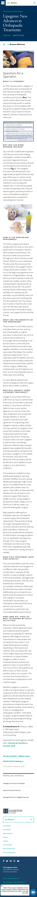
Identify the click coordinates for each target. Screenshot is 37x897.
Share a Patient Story (10, 878)
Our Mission (7, 826)
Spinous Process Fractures (11, 790)
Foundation (7, 829)
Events (5, 837)
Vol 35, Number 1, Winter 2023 (16, 756)
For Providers (7, 845)
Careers (5, 841)
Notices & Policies (9, 848)
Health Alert (7, 11)
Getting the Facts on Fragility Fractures (16, 797)
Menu (14, 3)
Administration (8, 833)
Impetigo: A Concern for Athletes (14, 783)
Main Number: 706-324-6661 (13, 882)
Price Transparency (9, 852)
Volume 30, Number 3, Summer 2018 (15, 744)
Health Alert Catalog (12, 761)
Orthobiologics (18, 11)
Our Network (9, 819)
